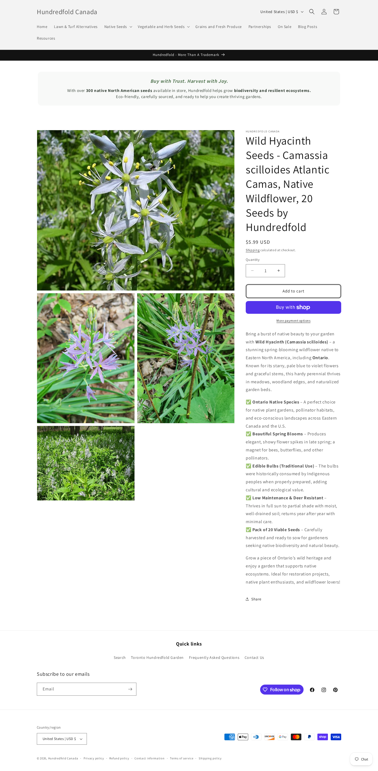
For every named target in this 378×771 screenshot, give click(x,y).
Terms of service (181, 758)
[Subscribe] (130, 689)
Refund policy (119, 758)
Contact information (149, 758)
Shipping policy (210, 758)
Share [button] (256, 599)
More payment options (293, 320)
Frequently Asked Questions (214, 657)
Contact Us (254, 657)
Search (120, 657)
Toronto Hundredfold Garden (157, 657)
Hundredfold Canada (63, 758)
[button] (117, 26)
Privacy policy (94, 758)
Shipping (253, 250)
